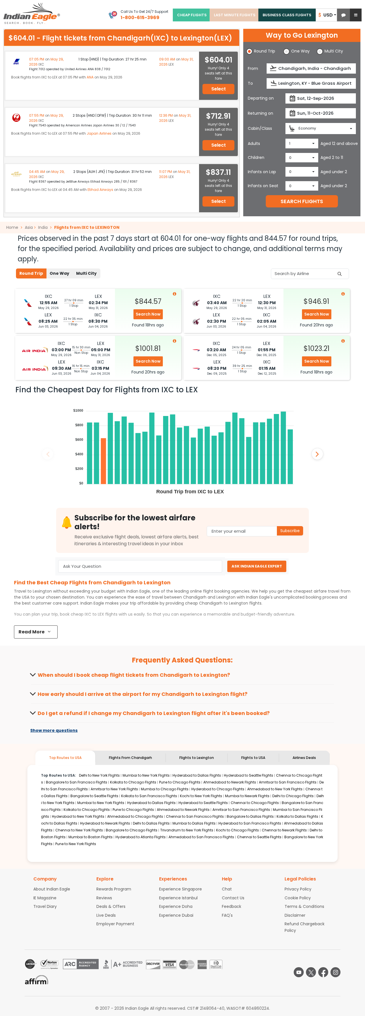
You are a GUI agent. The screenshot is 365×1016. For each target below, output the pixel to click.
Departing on (261, 98)
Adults (254, 143)
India (43, 227)
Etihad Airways (100, 189)
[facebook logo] (323, 972)
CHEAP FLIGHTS (192, 15)
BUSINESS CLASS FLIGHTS (287, 15)
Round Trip (31, 273)
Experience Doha (175, 906)
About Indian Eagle (51, 889)
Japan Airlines (99, 133)
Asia (29, 227)
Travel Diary (45, 906)
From (253, 68)
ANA (90, 77)
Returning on (260, 113)
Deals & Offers (110, 906)
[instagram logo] (335, 972)
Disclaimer (295, 915)
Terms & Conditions (304, 906)
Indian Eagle (138, 591)
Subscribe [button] (290, 531)
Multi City (86, 273)
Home (12, 227)
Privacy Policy (298, 889)
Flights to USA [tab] (253, 757)
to (223, 603)
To (250, 83)
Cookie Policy (298, 898)
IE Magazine (44, 898)
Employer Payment (115, 924)
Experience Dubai (176, 915)
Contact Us (233, 898)
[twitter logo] (311, 972)
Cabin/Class (260, 128)
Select (218, 89)
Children (256, 157)
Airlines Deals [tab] (304, 757)
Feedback (231, 906)
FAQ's (227, 915)
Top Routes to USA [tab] (65, 757)
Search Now (148, 314)
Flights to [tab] (196, 757)
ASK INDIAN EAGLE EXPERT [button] (257, 566)
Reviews (104, 898)
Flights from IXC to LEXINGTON (86, 227)
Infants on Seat (263, 186)
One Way (59, 273)
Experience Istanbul (178, 898)
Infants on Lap (262, 172)
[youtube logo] (299, 972)
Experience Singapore (180, 889)
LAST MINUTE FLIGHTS (235, 15)
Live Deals (106, 915)
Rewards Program (113, 889)
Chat (227, 889)
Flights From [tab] (130, 757)
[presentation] (273, 68)
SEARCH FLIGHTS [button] (302, 201)
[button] (343, 15)
